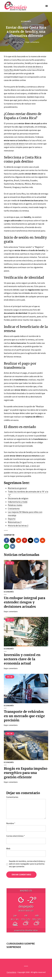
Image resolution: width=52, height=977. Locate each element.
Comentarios (12, 797)
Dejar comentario (32, 42)
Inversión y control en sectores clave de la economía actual (22, 659)
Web (8, 848)
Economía (26, 21)
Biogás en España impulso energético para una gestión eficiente (25, 773)
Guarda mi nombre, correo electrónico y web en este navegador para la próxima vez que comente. (27, 864)
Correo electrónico (15, 836)
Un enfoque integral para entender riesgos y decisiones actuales (24, 602)
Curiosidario (11, 972)
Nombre (10, 823)
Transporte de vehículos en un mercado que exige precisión (24, 716)
